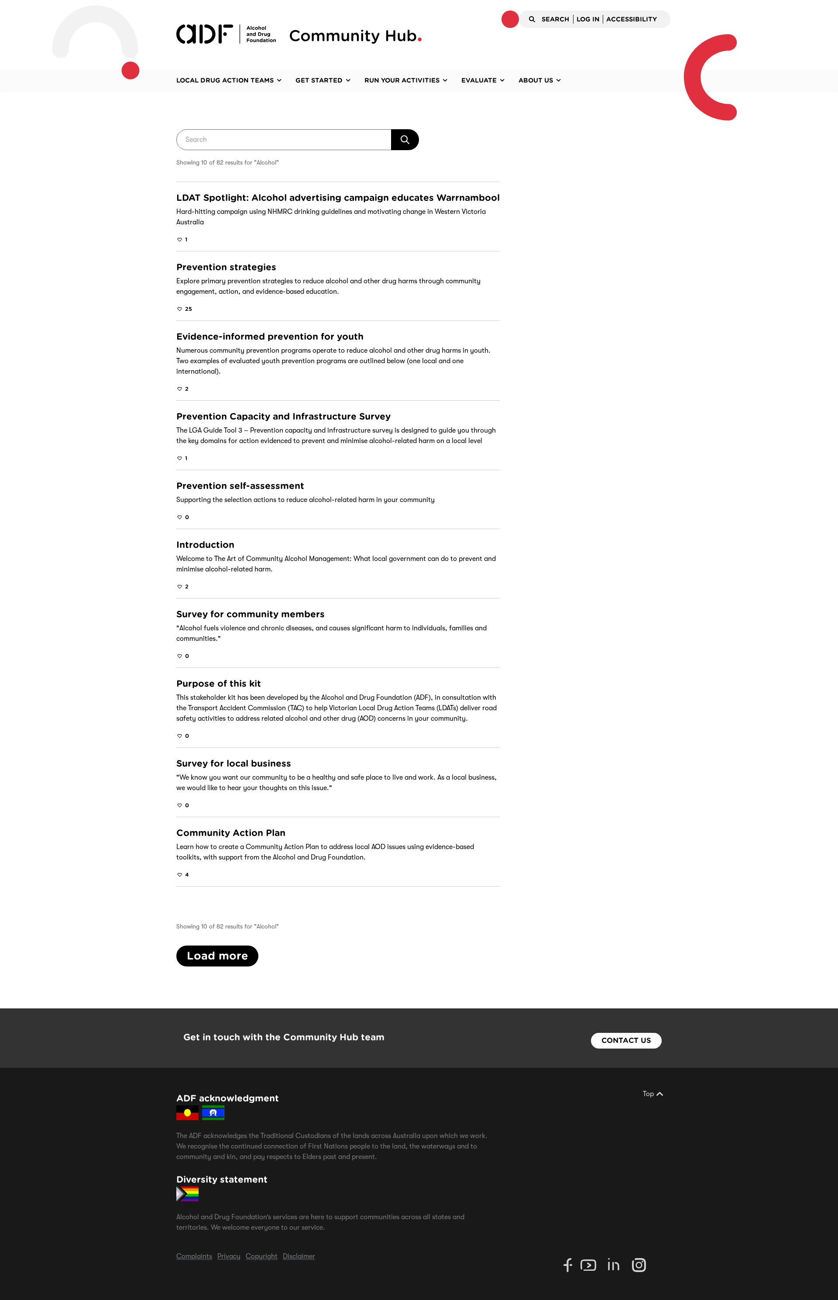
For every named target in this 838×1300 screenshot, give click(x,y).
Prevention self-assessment (240, 486)
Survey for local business (233, 763)
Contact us (626, 1040)
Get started (319, 80)
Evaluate (479, 80)
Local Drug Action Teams (225, 80)
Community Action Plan (230, 833)
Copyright (262, 1256)
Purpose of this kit (218, 683)
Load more (217, 955)
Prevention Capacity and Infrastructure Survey (283, 416)
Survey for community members (250, 614)
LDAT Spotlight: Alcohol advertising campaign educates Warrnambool (338, 198)
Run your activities (402, 80)
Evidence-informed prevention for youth (270, 336)
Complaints (194, 1256)
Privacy (228, 1256)
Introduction (205, 545)
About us (536, 80)
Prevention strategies (226, 267)
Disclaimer (299, 1256)
